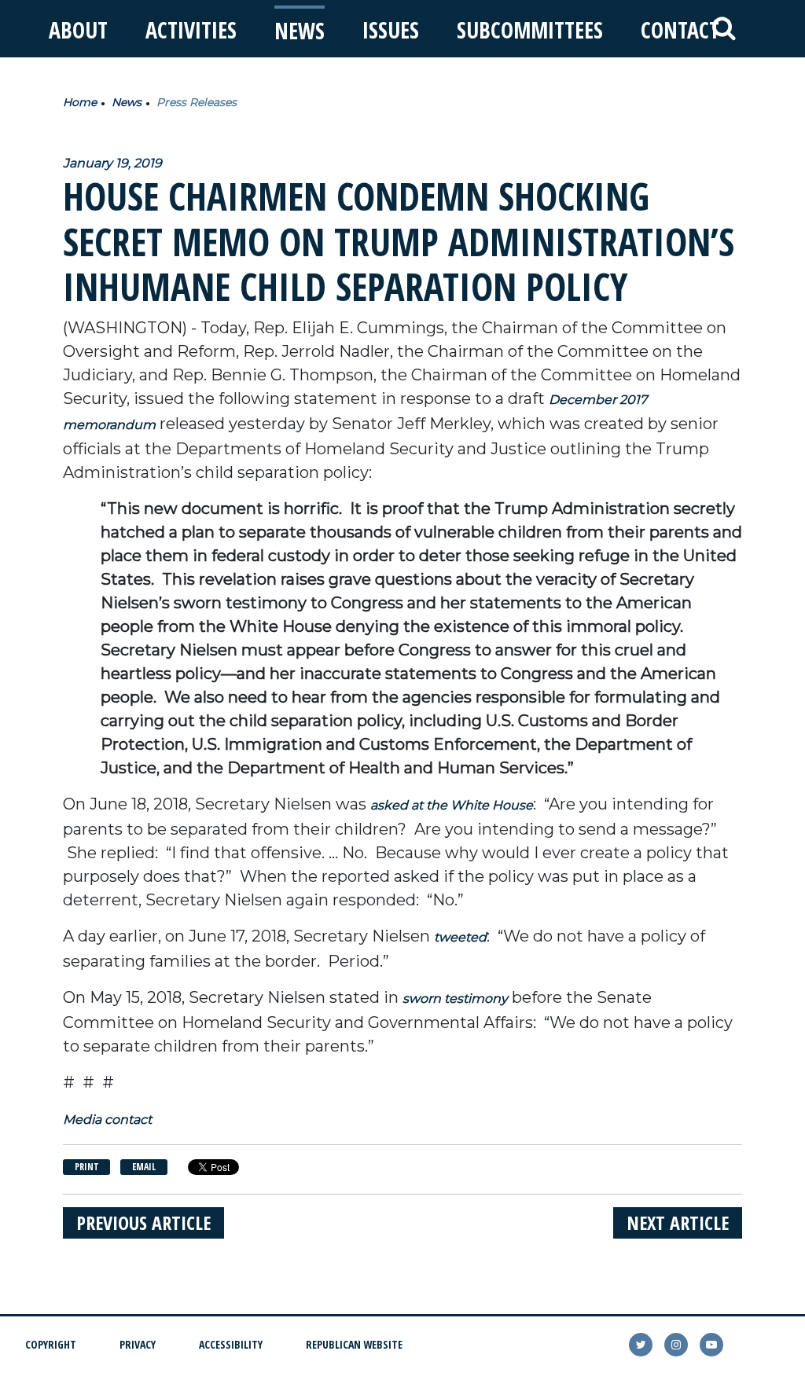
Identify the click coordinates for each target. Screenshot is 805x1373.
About (78, 30)
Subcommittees (530, 30)
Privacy (137, 1344)
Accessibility (231, 1344)
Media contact (107, 1119)
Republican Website (354, 1344)
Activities (191, 30)
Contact (680, 30)
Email (144, 1166)
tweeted (460, 937)
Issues (390, 30)
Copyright (50, 1344)
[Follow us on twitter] (640, 1344)
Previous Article (143, 1222)
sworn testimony (455, 998)
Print (87, 1166)
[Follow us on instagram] (676, 1344)
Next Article (678, 1222)
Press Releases (196, 102)
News (299, 31)
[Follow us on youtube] (711, 1344)
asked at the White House (451, 805)
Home (80, 102)
